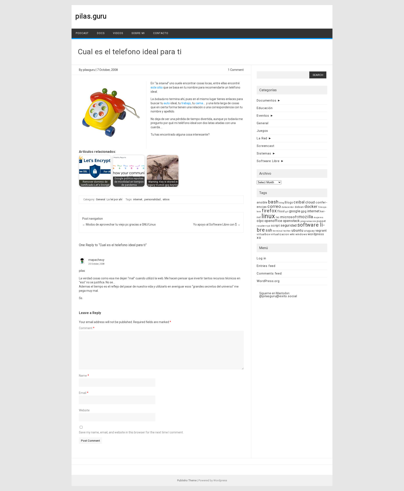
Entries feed (266, 266)
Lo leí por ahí (114, 199)
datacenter (288, 207)
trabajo (186, 103)
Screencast (265, 146)
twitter (287, 231)
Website (84, 410)
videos (118, 33)
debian (299, 207)
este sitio (157, 87)
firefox (269, 210)
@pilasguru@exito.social (278, 296)
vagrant (321, 230)
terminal (278, 231)
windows (301, 234)
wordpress (316, 234)
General (100, 199)
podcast (82, 33)
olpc (260, 221)
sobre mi (138, 33)
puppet (321, 221)
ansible (262, 202)
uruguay (309, 230)
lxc (278, 217)
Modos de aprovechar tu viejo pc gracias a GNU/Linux (119, 224)
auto (167, 103)
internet (137, 199)
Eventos (263, 115)
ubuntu (297, 230)
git (286, 211)
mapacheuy (96, 260)
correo (274, 206)
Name (84, 375)
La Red (262, 138)
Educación (264, 108)
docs (101, 33)
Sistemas (264, 153)
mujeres (318, 217)
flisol (281, 211)
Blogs (289, 202)
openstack (291, 221)
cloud (310, 202)
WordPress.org (268, 281)
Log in (261, 258)
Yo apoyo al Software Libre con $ (216, 224)
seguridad (288, 225)
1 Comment (236, 69)
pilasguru (89, 69)
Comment (86, 328)
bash (273, 202)
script (275, 225)
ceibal (299, 202)
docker (311, 206)
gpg (303, 211)
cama (199, 103)
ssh (269, 230)
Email (83, 393)
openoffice (273, 221)
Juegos (262, 131)
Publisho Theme (187, 480)
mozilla (305, 216)
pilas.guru (90, 16)
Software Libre (268, 161)
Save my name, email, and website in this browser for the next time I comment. (131, 432)
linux (268, 216)
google (294, 211)
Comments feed (269, 273)
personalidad (152, 199)
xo (259, 237)
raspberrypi (263, 225)
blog (281, 202)
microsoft (289, 217)
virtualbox (263, 234)
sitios (166, 199)
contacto (160, 33)
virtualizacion (280, 234)
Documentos (266, 100)
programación (308, 221)
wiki (292, 234)
